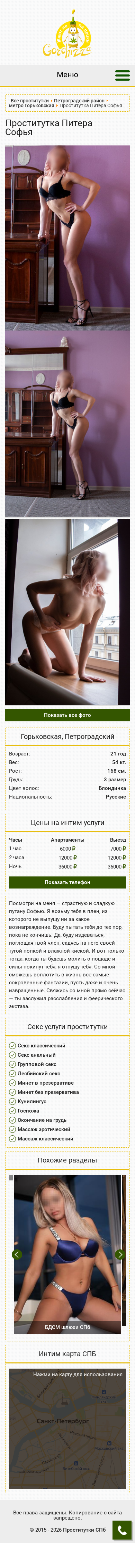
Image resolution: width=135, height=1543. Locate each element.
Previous (18, 1254)
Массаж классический (45, 1139)
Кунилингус (32, 1101)
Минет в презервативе (46, 1083)
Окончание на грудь (42, 1120)
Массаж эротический (44, 1129)
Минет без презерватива (48, 1092)
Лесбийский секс (39, 1073)
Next (120, 1254)
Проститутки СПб (84, 1530)
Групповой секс (37, 1064)
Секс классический (41, 1046)
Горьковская (41, 736)
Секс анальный (37, 1055)
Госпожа (28, 1111)
